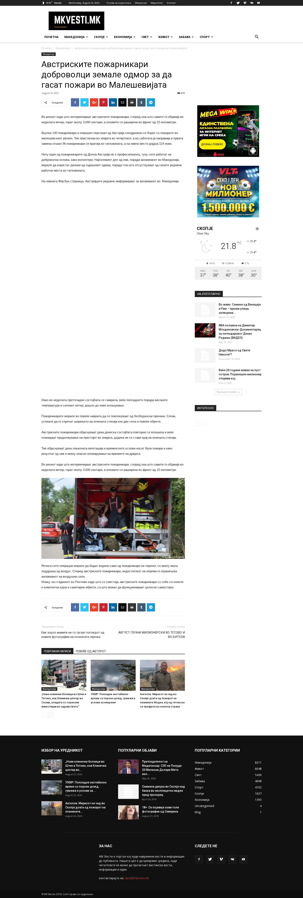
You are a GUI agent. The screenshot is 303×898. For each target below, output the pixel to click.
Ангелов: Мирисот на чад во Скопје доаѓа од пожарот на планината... (85, 807)
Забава (184, 37)
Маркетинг (157, 2)
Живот (163, 37)
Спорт (205, 37)
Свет (145, 37)
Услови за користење (119, 2)
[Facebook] (231, 3)
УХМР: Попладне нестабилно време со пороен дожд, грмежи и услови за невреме (113, 698)
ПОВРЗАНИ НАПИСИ (57, 651)
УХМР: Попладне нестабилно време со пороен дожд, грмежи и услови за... (86, 786)
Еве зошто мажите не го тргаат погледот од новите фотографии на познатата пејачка (72, 635)
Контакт (171, 2)
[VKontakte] (252, 3)
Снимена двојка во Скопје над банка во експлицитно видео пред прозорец (163, 790)
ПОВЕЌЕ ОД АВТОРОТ (91, 651)
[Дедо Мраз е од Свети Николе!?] (205, 355)
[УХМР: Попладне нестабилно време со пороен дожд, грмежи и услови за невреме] (113, 675)
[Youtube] (258, 3)
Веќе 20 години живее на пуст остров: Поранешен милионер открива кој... (240, 374)
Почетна (51, 37)
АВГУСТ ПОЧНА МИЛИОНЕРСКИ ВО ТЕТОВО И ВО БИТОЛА (151, 635)
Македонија (74, 37)
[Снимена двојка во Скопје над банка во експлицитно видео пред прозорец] (128, 791)
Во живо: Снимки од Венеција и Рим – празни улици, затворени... (240, 308)
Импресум (141, 2)
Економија (123, 37)
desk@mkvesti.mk (137, 878)
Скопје (99, 37)
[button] (257, 37)
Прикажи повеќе (227, 392)
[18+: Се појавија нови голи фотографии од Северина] (128, 812)
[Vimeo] (245, 3)
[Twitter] (238, 3)
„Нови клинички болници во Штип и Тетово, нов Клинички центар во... (85, 765)
